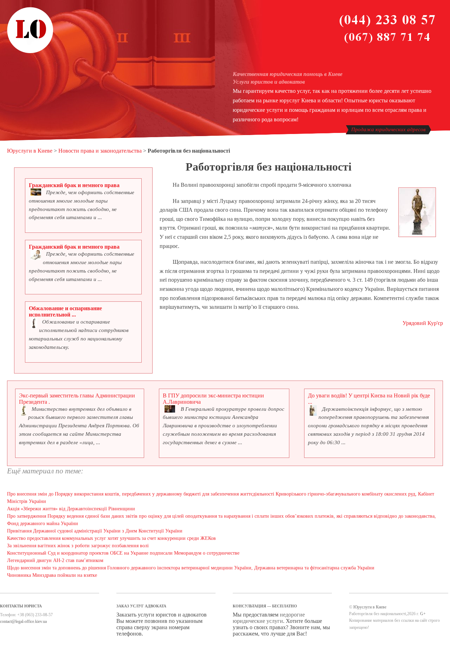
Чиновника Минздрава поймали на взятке (52, 575)
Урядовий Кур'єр (423, 323)
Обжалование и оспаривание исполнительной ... (65, 311)
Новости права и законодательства (100, 151)
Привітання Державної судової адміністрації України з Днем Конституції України (94, 531)
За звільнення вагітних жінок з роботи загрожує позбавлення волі (78, 545)
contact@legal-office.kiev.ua (23, 621)
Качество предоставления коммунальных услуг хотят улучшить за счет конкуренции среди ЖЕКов (111, 538)
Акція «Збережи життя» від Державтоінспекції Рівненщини (71, 508)
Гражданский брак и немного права (74, 185)
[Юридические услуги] (30, 52)
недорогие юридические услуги (269, 618)
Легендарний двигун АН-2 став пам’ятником (55, 560)
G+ (423, 613)
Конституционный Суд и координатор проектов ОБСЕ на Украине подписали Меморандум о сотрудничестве (123, 553)
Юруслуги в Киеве (29, 151)
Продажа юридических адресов (388, 129)
